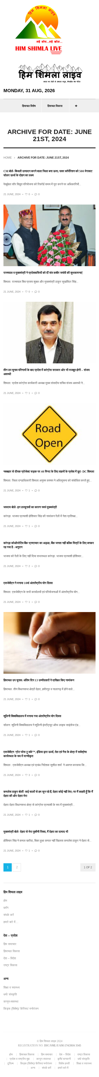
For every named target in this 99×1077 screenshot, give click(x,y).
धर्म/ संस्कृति (10, 994)
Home (7, 157)
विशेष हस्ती (64, 1063)
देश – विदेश (9, 958)
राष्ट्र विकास (10, 965)
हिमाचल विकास (54, 106)
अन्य (33, 1067)
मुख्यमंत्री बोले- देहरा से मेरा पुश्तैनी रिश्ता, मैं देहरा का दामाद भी (35, 831)
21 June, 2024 (11, 194)
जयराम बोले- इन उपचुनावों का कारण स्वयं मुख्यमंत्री (30, 507)
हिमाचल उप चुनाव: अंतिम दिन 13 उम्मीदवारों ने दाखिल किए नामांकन (38, 680)
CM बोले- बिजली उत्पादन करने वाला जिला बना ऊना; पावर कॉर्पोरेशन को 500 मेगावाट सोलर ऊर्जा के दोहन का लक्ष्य (47, 173)
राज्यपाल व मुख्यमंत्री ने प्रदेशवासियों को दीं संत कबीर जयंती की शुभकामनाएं (42, 272)
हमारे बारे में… (10, 922)
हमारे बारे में (63, 1067)
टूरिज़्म (10, 1063)
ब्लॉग (6, 907)
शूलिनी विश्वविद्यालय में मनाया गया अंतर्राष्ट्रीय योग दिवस (32, 716)
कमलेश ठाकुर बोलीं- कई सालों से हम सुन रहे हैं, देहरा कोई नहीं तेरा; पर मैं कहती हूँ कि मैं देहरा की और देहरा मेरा (48, 794)
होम (5, 900)
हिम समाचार (9, 944)
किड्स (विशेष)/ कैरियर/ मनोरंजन (20, 1008)
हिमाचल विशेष (29, 106)
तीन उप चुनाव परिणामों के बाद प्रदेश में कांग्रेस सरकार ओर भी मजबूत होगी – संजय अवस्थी (46, 372)
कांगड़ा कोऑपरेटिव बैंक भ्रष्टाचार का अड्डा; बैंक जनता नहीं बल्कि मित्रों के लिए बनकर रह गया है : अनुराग (48, 545)
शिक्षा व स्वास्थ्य (11, 987)
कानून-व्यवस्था (10, 1001)
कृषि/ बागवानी (64, 1058)
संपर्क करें (8, 915)
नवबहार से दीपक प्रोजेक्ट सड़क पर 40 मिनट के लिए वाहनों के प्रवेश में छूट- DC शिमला (48, 471)
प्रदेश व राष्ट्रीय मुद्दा (20, 1058)
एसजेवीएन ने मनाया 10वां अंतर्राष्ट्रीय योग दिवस (28, 583)
